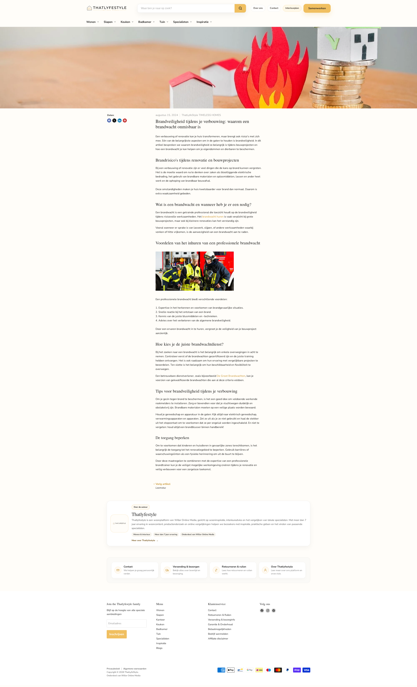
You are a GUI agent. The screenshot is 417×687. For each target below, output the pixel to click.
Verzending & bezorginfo (221, 619)
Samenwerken (317, 8)
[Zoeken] (240, 8)
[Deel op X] (114, 120)
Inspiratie (202, 22)
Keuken (125, 22)
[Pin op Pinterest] (125, 120)
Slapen (108, 22)
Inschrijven (116, 634)
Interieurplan (292, 8)
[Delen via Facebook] (109, 120)
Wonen (91, 22)
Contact (274, 8)
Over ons (258, 8)
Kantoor (160, 619)
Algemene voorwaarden (134, 668)
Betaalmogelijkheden (219, 629)
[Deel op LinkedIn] (120, 120)
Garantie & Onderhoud (220, 624)
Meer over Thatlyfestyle (143, 540)
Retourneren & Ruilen (219, 615)
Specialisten (180, 22)
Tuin (162, 22)
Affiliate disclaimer (218, 638)
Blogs (159, 648)
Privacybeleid (113, 668)
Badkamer (144, 22)
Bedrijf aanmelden (218, 633)
